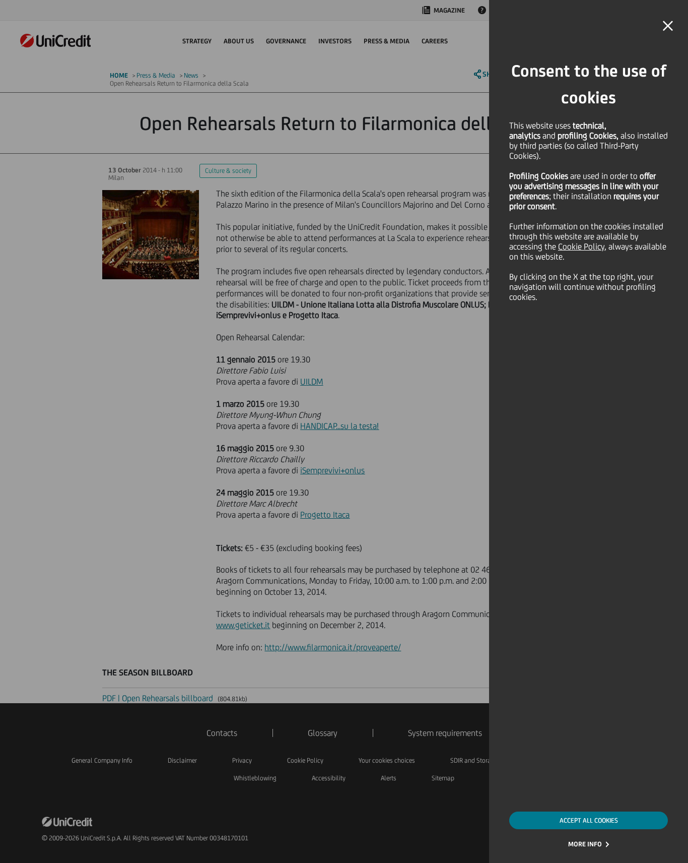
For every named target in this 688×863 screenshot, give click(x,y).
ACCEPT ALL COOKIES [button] (589, 820)
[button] (668, 26)
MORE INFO (585, 844)
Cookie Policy (581, 246)
